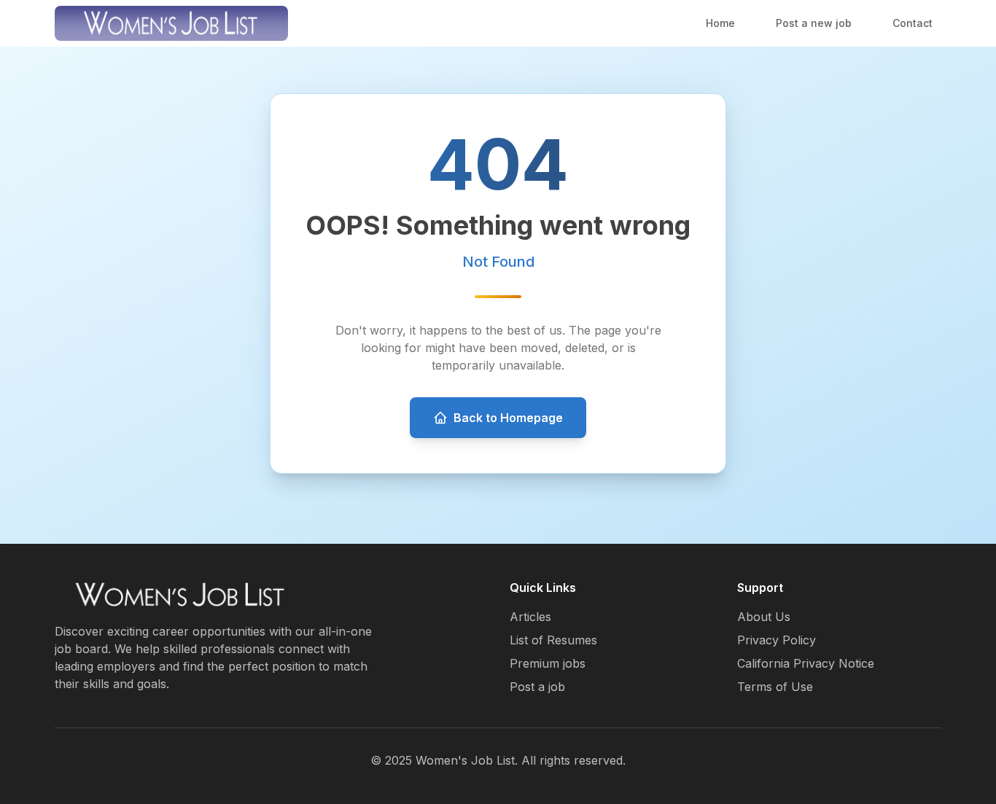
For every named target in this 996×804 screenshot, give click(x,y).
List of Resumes (553, 640)
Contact (912, 23)
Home (720, 23)
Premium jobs (547, 663)
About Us (763, 616)
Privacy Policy (776, 640)
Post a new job (814, 23)
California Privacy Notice (805, 663)
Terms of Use (775, 686)
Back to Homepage (508, 417)
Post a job (537, 686)
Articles (530, 616)
